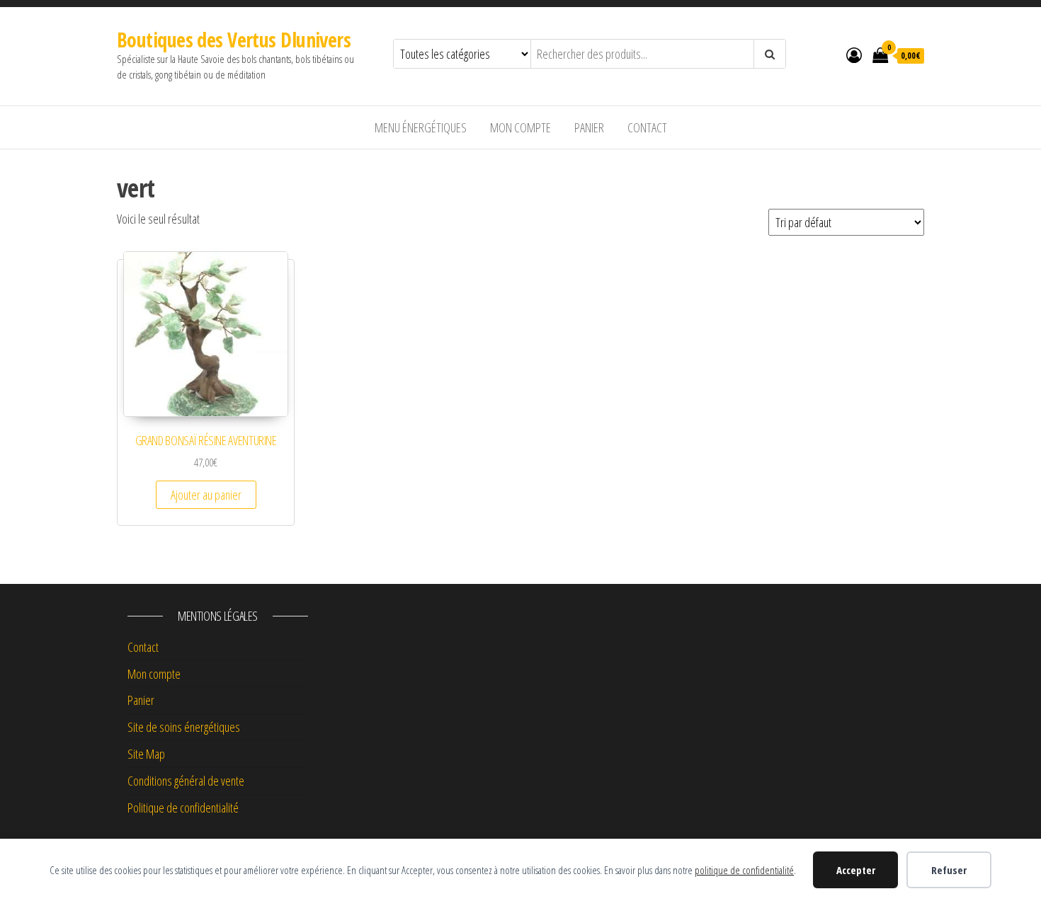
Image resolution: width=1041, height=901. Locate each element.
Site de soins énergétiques (183, 726)
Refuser (949, 870)
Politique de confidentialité (183, 807)
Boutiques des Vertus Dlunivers (234, 39)
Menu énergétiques (421, 127)
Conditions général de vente (185, 780)
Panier (589, 127)
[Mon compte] (854, 54)
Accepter (855, 870)
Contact (647, 127)
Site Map (146, 753)
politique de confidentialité (744, 870)
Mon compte (520, 127)
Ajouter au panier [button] (206, 494)
